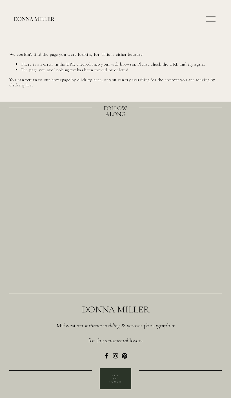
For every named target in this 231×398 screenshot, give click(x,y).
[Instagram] (115, 356)
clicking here (89, 79)
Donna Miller (34, 19)
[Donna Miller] (106, 356)
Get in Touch (115, 378)
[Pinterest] (124, 356)
